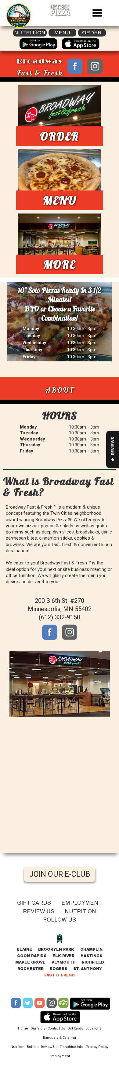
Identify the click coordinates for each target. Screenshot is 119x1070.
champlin (91, 949)
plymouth (64, 962)
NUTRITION (80, 911)
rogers (58, 969)
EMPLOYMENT (81, 903)
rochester (30, 969)
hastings (91, 956)
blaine (24, 949)
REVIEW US (38, 911)
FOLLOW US (59, 920)
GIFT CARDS (34, 903)
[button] (97, 13)
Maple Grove (30, 962)
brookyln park (56, 949)
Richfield (93, 962)
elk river (63, 956)
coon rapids (31, 956)
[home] (17, 16)
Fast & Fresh (59, 975)
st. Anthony (87, 969)
